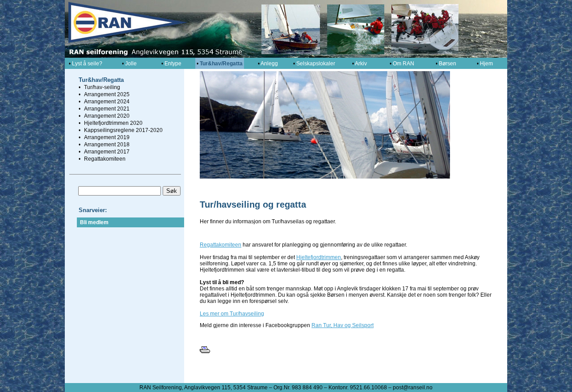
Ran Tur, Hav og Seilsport (342, 325)
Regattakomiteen (220, 245)
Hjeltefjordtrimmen (318, 257)
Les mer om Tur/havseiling (232, 314)
